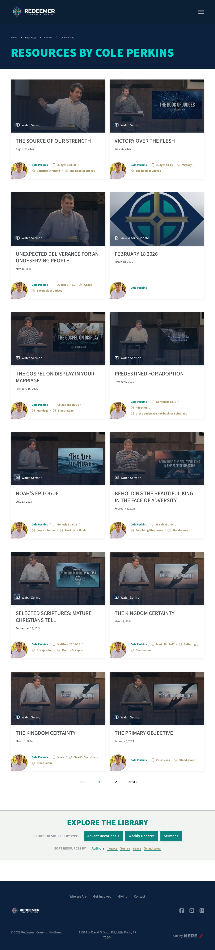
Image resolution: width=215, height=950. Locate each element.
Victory (187, 165)
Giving (122, 896)
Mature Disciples (72, 650)
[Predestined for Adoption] (157, 338)
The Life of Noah (75, 530)
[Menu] (201, 12)
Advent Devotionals (103, 836)
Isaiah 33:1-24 (165, 525)
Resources (30, 37)
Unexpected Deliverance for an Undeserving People (57, 257)
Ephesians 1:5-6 (166, 402)
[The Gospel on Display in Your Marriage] (58, 338)
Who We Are (78, 896)
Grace (88, 285)
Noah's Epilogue (37, 494)
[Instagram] (201, 910)
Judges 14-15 (164, 165)
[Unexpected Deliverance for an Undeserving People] (58, 218)
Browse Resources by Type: (56, 836)
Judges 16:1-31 (66, 165)
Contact (139, 896)
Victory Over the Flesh (145, 141)
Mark (60, 757)
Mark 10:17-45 (165, 644)
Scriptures (152, 848)
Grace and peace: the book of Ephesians (161, 414)
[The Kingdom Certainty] (157, 578)
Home (14, 37)
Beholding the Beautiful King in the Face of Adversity (154, 497)
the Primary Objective (144, 733)
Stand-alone (65, 411)
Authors (48, 37)
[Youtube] (191, 910)
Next (131, 782)
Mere (187, 935)
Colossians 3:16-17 (69, 405)
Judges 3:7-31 (66, 285)
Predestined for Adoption (149, 374)
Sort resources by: (70, 848)
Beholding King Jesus (149, 530)
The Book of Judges (82, 171)
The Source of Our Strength (53, 141)
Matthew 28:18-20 (68, 644)
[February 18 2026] (157, 218)
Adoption (142, 408)
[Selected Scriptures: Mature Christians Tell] (58, 578)
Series (125, 848)
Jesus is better (46, 530)
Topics (112, 848)
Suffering (190, 644)
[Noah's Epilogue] (58, 458)
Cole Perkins (40, 165)
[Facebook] (181, 910)
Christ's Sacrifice (84, 757)
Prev (83, 782)
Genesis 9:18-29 (67, 525)
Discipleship (44, 650)
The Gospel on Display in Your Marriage (55, 377)
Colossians (163, 760)
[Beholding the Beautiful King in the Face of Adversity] (157, 458)
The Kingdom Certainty (144, 613)
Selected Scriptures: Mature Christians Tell (54, 616)
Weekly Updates (141, 836)
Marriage (42, 411)
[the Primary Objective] (157, 698)
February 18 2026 (136, 254)
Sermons (171, 836)
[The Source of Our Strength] (58, 106)
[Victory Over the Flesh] (157, 106)
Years (137, 848)
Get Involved (102, 896)
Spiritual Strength (48, 171)
